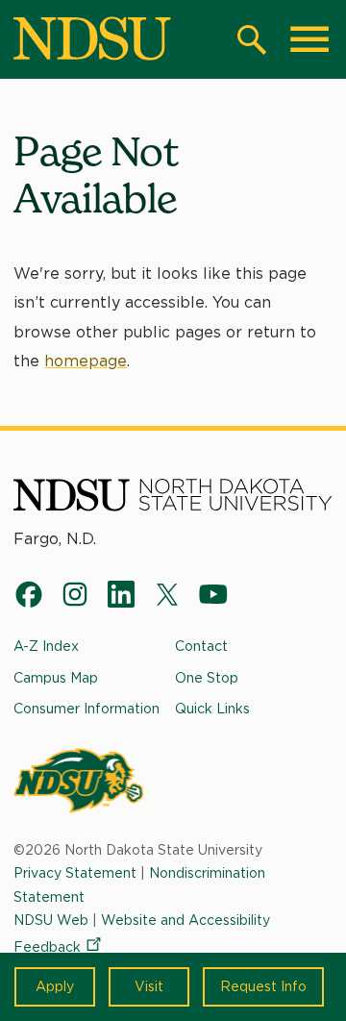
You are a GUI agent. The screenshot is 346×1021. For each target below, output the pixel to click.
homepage (85, 361)
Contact (201, 646)
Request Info (263, 986)
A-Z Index (46, 646)
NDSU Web (50, 920)
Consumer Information (86, 708)
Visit (149, 986)
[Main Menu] (309, 39)
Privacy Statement (74, 873)
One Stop (206, 677)
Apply (55, 986)
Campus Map (55, 677)
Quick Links (212, 708)
